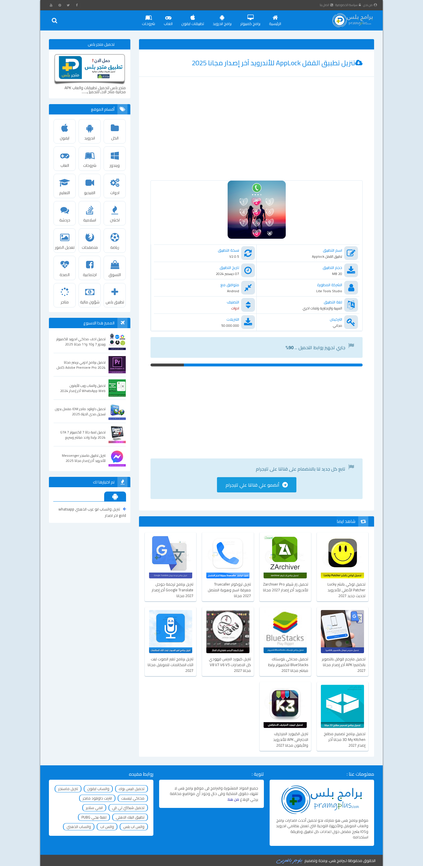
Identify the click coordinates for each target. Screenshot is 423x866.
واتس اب (107, 826)
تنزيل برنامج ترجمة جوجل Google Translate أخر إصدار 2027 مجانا (172, 590)
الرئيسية (275, 23)
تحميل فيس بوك (131, 788)
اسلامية (89, 220)
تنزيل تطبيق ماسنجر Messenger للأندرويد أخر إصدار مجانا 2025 (84, 458)
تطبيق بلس (115, 302)
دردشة (64, 220)
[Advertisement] (256, 134)
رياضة (114, 247)
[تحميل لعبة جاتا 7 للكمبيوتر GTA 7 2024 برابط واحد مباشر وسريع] (117, 434)
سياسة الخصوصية (346, 5)
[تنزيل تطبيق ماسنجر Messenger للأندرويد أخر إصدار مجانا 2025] (117, 458)
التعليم (64, 192)
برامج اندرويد (222, 23)
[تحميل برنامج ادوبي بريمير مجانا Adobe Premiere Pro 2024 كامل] (117, 364)
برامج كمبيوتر (250, 23)
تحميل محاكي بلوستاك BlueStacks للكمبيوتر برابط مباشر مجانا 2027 (288, 664)
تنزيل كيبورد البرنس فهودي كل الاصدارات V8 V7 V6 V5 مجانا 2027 (230, 664)
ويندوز (115, 165)
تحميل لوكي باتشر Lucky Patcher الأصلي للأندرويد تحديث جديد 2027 (346, 590)
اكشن (115, 220)
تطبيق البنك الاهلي (130, 817)
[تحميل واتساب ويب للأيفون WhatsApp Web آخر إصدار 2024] (117, 388)
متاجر (65, 302)
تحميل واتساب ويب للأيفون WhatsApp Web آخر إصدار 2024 (83, 388)
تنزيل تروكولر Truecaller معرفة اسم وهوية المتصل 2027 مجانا (229, 590)
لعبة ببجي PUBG (93, 817)
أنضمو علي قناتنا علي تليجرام (252, 485)
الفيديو (89, 192)
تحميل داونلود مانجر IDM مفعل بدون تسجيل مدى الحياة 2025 (80, 411)
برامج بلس (337, 860)
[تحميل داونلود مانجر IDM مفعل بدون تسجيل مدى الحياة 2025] (117, 411)
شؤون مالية (90, 302)
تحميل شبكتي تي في (128, 807)
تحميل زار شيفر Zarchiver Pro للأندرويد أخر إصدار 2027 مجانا (285, 587)
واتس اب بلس (133, 826)
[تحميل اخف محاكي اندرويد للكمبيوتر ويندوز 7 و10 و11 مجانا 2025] (117, 341)
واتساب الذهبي (78, 826)
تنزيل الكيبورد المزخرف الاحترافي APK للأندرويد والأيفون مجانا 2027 (290, 739)
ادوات (114, 192)
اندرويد (89, 138)
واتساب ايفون (98, 788)
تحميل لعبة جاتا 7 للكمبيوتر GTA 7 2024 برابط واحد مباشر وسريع (83, 435)
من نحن (368, 5)
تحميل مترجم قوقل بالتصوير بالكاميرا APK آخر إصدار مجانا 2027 (343, 664)
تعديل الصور (65, 247)
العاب (168, 23)
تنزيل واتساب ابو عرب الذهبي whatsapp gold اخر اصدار (92, 512)
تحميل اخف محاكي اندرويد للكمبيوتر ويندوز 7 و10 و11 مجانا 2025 (81, 342)
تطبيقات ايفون (192, 23)
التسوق (114, 274)
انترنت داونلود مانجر (97, 798)
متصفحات (90, 247)
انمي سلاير (94, 807)
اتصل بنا (324, 5)
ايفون (64, 138)
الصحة (65, 274)
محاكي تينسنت (132, 798)
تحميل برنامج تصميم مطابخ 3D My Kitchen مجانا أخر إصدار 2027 (344, 739)
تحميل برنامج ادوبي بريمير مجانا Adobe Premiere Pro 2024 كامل (81, 365)
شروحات (148, 23)
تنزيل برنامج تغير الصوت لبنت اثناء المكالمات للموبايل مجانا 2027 (170, 664)
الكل (115, 138)
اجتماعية (90, 274)
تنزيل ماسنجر (68, 788)
